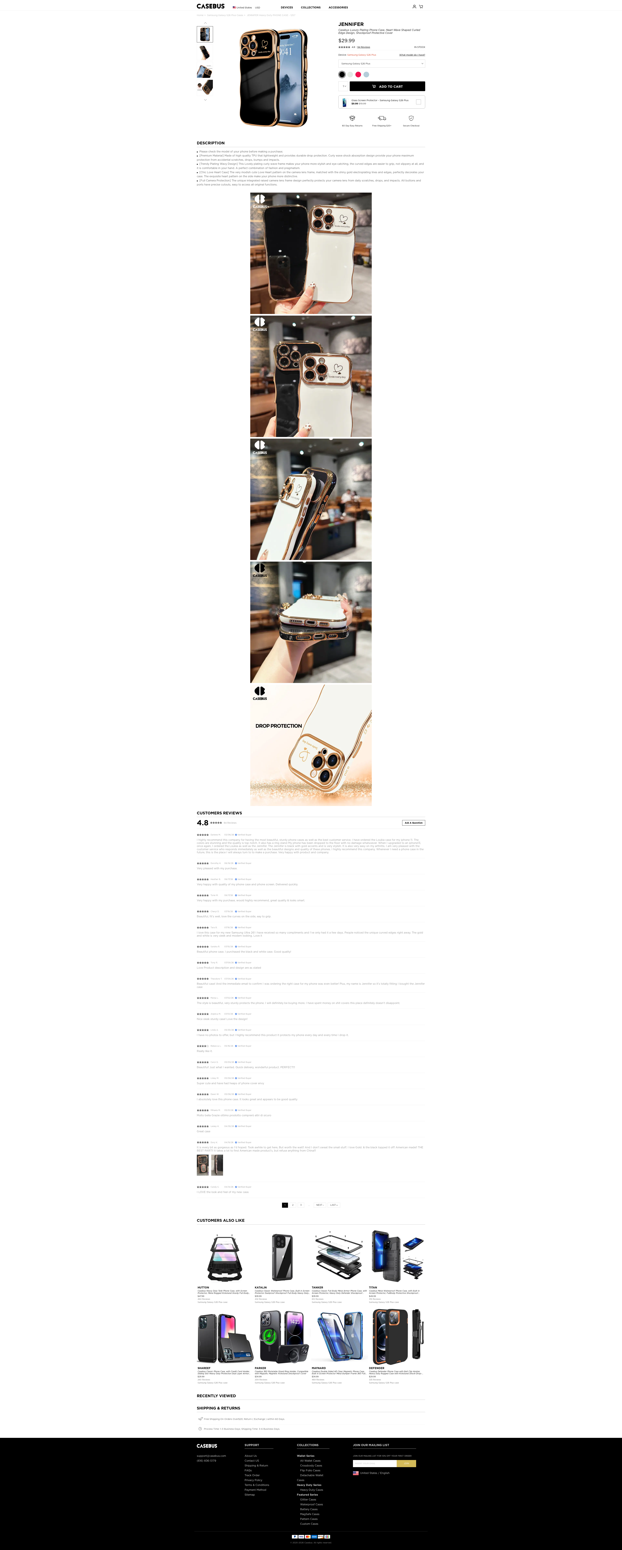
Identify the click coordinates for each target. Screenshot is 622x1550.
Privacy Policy (253, 1480)
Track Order (252, 1475)
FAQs (248, 1470)
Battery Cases (309, 1509)
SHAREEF (204, 1368)
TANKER (317, 1287)
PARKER (260, 1368)
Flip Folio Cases (310, 1470)
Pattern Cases (309, 1519)
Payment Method (255, 1489)
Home (200, 15)
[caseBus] (211, 6)
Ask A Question (414, 823)
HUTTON (203, 1287)
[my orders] (414, 6)
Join (406, 1463)
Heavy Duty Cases (311, 1489)
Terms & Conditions (257, 1485)
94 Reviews (363, 47)
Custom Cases (309, 1523)
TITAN (373, 1287)
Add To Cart (390, 87)
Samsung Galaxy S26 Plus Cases (225, 15)
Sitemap (250, 1494)
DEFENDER (376, 1368)
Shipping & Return (256, 1465)
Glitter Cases (308, 1499)
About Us (251, 1455)
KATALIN (261, 1287)
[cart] (421, 6)
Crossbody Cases (311, 1465)
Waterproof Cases (311, 1504)
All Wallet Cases (310, 1460)
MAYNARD (319, 1368)
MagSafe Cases (309, 1514)
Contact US (252, 1460)
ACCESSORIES (338, 7)
